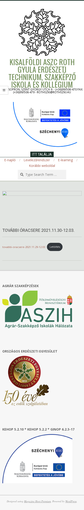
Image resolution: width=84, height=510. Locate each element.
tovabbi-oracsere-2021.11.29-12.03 (23, 246)
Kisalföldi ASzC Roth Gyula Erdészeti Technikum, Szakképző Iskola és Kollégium (42, 73)
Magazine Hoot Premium (37, 501)
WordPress (71, 501)
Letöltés (55, 246)
